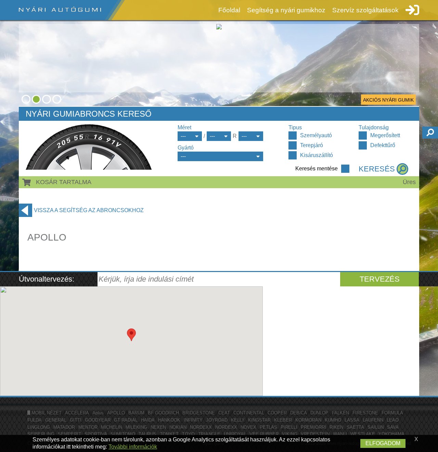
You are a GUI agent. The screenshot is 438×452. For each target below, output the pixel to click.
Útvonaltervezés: (46, 279)
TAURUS (147, 434)
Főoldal (229, 10)
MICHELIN (111, 427)
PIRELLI (289, 427)
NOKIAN (177, 427)
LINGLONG (38, 427)
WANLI (340, 434)
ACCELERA (77, 412)
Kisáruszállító (316, 155)
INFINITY (193, 420)
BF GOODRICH (163, 412)
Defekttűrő (382, 145)
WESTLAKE (362, 434)
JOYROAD (217, 420)
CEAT (224, 412)
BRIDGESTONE (198, 412)
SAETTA (355, 427)
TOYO (188, 434)
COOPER (277, 412)
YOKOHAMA (391, 434)
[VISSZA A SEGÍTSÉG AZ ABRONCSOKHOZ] (25, 210)
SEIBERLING (40, 434)
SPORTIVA (96, 434)
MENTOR (88, 427)
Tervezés (380, 279)
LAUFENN (373, 420)
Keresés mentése (316, 168)
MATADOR (64, 427)
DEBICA (298, 412)
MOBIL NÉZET (46, 412)
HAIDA (148, 420)
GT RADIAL (126, 420)
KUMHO (333, 420)
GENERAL (55, 420)
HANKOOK (169, 420)
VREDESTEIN (315, 434)
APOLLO (116, 412)
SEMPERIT (69, 434)
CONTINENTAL (248, 412)
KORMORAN (308, 420)
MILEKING (136, 427)
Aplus (98, 412)
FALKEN (340, 412)
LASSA (352, 420)
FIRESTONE (365, 412)
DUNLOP (319, 412)
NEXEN (158, 427)
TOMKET (169, 434)
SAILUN (376, 427)
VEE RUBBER (264, 434)
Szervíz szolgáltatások (365, 10)
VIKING (289, 434)
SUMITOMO (123, 434)
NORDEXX (201, 427)
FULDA (34, 420)
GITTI (75, 420)
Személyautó (316, 135)
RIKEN (336, 427)
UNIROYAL (235, 434)
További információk (132, 447)
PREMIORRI (313, 427)
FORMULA (392, 412)
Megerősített (385, 135)
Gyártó (186, 148)
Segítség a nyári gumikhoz (286, 10)
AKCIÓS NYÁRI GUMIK (388, 100)
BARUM (136, 412)
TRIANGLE (209, 434)
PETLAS (268, 427)
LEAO (393, 420)
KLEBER (283, 420)
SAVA (393, 427)
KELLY (238, 420)
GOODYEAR (98, 420)
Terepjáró (311, 145)
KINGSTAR (259, 420)
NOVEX (248, 427)
